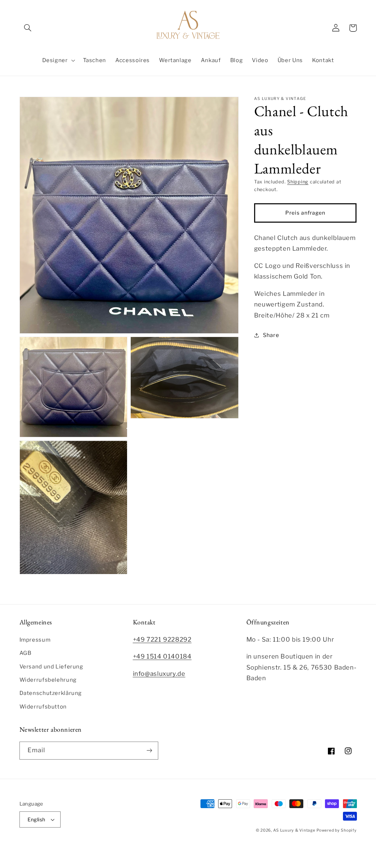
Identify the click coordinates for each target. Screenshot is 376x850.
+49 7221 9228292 (162, 639)
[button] (27, 27)
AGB (25, 653)
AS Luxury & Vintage (294, 830)
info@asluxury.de (159, 673)
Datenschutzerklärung (50, 693)
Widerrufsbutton (43, 706)
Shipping (297, 181)
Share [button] (271, 335)
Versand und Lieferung (51, 666)
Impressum (35, 639)
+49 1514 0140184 (162, 656)
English (37, 819)
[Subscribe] (149, 751)
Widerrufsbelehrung (48, 680)
